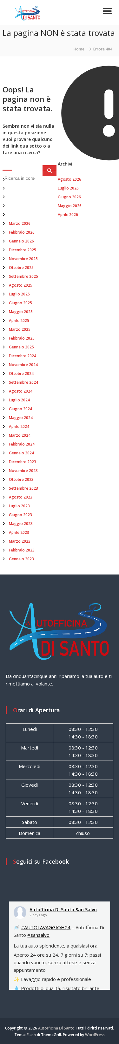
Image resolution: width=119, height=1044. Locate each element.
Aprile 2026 (68, 214)
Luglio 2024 (19, 400)
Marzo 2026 (19, 223)
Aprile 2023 (19, 532)
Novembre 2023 (23, 470)
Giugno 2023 (20, 514)
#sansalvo (38, 935)
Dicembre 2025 (22, 250)
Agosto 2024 (20, 391)
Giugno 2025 (20, 303)
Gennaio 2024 (21, 453)
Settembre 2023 (23, 488)
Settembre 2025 (23, 276)
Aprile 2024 (19, 426)
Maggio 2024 (21, 417)
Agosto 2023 (20, 497)
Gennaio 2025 (21, 347)
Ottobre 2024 (21, 373)
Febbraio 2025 (22, 338)
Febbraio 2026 (22, 232)
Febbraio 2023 (22, 550)
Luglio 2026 (68, 188)
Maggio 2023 (21, 523)
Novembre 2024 (23, 364)
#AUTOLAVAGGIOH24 (45, 927)
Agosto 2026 (69, 179)
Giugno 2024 (20, 408)
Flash (31, 1034)
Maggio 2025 (21, 311)
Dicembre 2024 (22, 356)
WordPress (95, 1034)
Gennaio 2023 (21, 559)
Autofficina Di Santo (56, 1028)
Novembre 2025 (23, 258)
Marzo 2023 (19, 541)
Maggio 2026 (70, 205)
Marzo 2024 (19, 435)
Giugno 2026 (69, 197)
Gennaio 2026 (21, 241)
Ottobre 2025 (21, 267)
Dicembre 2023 (22, 461)
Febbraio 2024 (22, 444)
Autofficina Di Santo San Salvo (63, 910)
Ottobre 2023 (21, 479)
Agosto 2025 (20, 285)
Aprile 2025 (19, 320)
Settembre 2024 (23, 382)
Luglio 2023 (19, 506)
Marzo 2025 (19, 329)
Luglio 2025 (19, 294)
